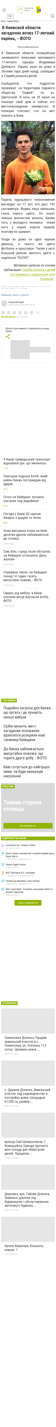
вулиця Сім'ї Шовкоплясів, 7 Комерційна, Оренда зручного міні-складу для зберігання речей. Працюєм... (26, 1147)
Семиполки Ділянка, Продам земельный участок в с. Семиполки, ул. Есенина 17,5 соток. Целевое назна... (26, 1043)
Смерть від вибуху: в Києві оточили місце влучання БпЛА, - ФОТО (26, 597)
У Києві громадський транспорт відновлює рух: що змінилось (26, 461)
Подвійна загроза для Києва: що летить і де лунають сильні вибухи (27, 712)
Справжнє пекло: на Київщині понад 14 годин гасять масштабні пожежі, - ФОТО (25, 576)
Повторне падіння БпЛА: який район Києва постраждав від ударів (25, 480)
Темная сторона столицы (22, 805)
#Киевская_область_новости (14, 295)
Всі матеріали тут (28, 825)
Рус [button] (10, 16)
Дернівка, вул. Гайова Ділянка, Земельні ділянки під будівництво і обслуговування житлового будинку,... (27, 1200)
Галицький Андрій (16, 302)
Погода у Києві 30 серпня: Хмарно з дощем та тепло (22, 516)
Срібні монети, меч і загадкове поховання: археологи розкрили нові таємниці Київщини (24, 733)
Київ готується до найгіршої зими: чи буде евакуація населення (26, 771)
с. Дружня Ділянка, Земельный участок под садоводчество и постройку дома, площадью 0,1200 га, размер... (27, 1096)
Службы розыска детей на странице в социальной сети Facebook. (32, 274)
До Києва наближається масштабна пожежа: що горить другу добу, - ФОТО (25, 753)
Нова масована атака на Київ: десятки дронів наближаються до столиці (26, 534)
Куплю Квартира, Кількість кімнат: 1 (24, 1248)
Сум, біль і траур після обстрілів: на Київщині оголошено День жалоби (27, 555)
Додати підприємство (28, 902)
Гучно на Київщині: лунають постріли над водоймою (23, 499)
